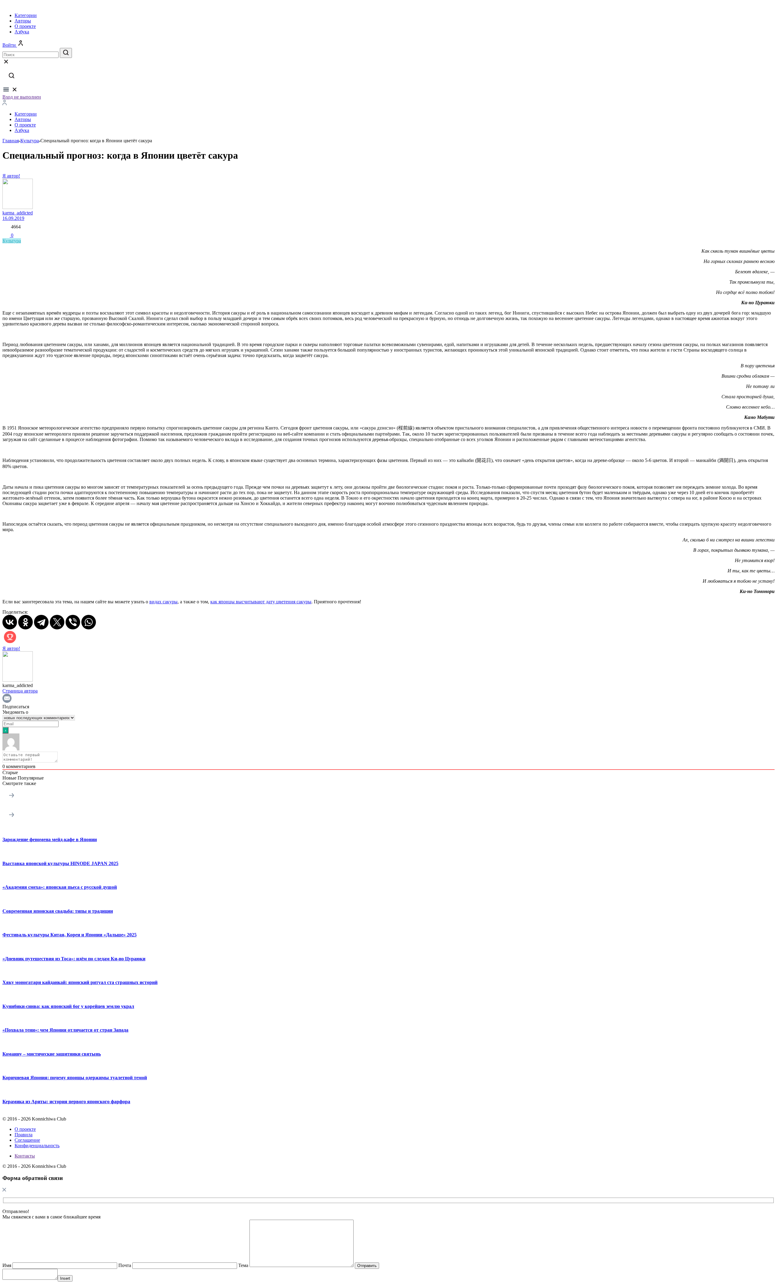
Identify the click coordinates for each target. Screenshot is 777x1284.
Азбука (22, 31)
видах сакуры (163, 601)
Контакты (25, 1155)
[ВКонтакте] (9, 622)
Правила (23, 1134)
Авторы (23, 20)
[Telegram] (41, 622)
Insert (65, 1278)
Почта (124, 1265)
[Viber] (73, 622)
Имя (6, 1265)
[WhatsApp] (88, 622)
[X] (57, 622)
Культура (11, 240)
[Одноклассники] (25, 622)
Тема (243, 1265)
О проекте (25, 26)
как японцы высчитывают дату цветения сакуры (260, 601)
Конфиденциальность (37, 1145)
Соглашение (27, 1140)
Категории (26, 15)
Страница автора (20, 690)
